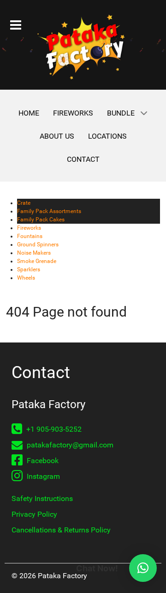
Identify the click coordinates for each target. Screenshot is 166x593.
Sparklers (28, 269)
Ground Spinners (38, 244)
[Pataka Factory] (83, 47)
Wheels (26, 278)
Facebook (42, 460)
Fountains (29, 236)
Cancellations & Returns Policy (61, 530)
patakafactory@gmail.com (69, 444)
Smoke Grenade (36, 261)
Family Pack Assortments (49, 211)
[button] (143, 568)
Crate (23, 203)
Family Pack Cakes (41, 219)
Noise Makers (34, 253)
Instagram (42, 476)
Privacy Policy (34, 514)
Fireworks (29, 228)
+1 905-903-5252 (53, 429)
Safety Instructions (42, 498)
